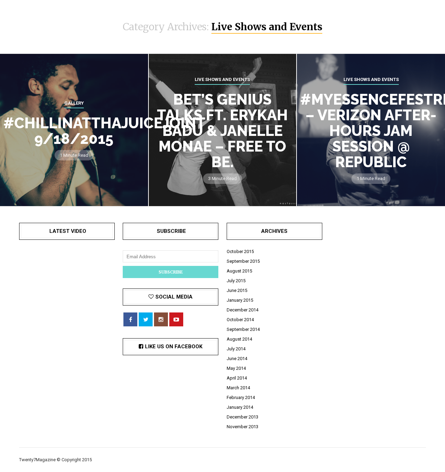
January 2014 (240, 407)
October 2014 (240, 319)
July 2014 (236, 348)
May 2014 (236, 368)
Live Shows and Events (222, 79)
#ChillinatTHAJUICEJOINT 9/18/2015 (104, 131)
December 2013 (242, 417)
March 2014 (238, 387)
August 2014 (239, 339)
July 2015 (236, 280)
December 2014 (242, 309)
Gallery (74, 103)
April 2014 (237, 378)
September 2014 (243, 329)
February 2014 (241, 397)
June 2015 (237, 290)
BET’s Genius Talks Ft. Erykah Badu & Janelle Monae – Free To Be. (222, 131)
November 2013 (242, 426)
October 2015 (240, 251)
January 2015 (240, 300)
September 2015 (243, 261)
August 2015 (239, 271)
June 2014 (237, 358)
